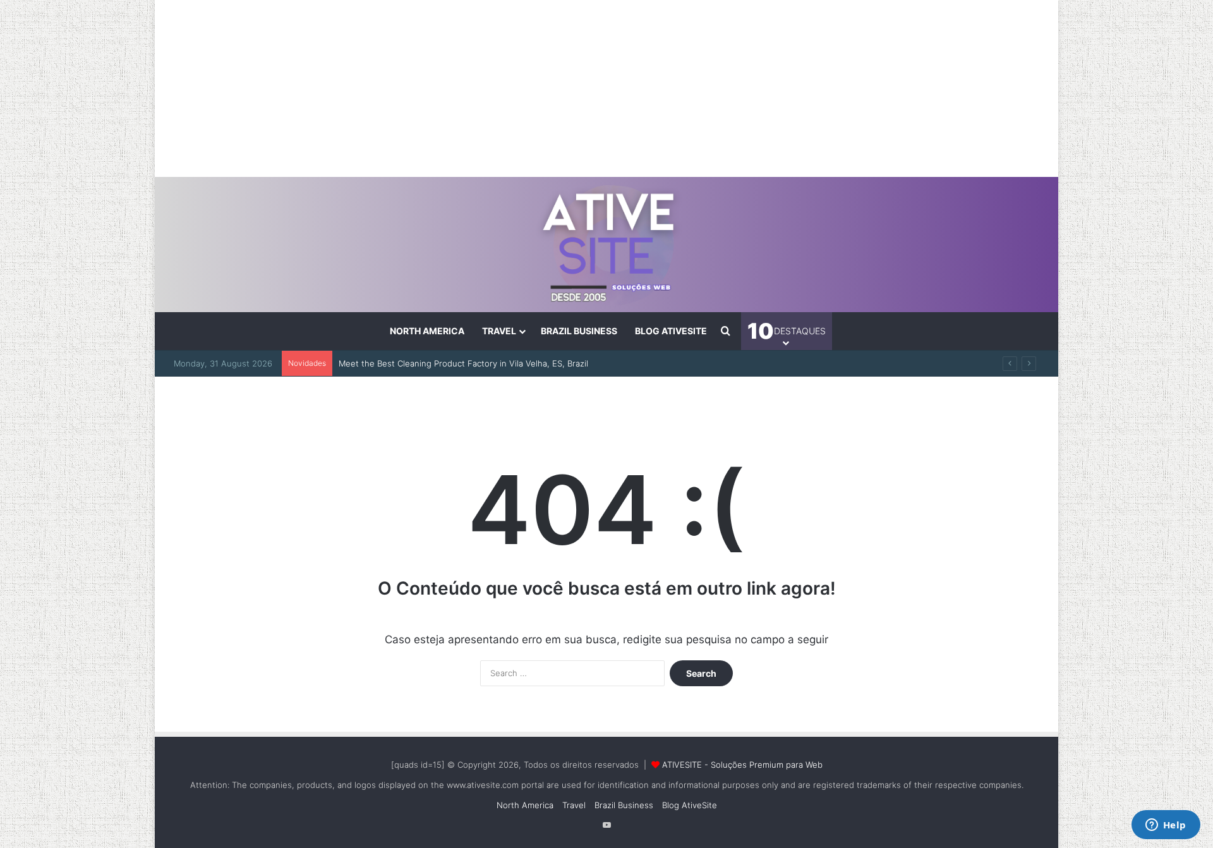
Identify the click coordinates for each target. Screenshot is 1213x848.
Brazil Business (579, 330)
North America (427, 330)
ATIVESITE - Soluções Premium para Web (742, 765)
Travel (499, 330)
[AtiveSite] (607, 245)
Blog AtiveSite (671, 330)
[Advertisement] (606, 88)
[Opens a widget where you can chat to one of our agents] (1165, 826)
